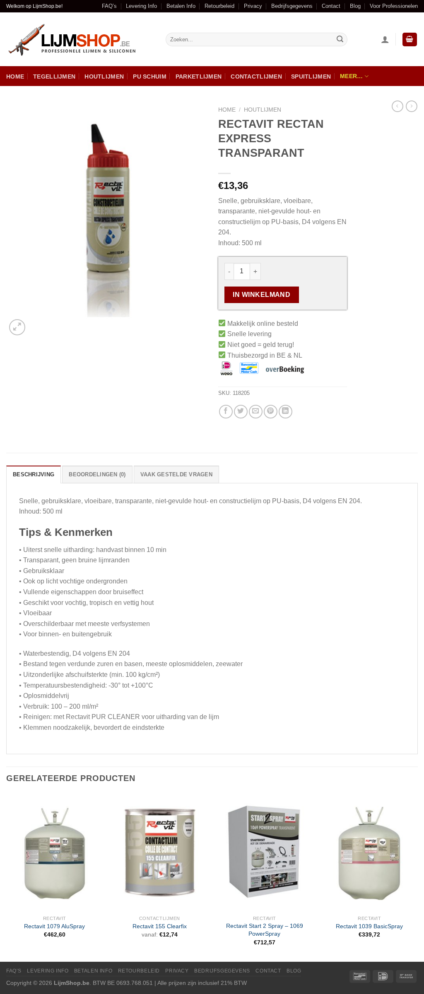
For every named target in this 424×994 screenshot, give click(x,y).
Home (15, 76)
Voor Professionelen (394, 6)
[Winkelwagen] (409, 39)
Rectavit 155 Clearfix (159, 926)
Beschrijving (33, 474)
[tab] (33, 474)
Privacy (253, 6)
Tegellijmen (54, 76)
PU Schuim (149, 76)
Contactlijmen (256, 76)
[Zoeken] (340, 40)
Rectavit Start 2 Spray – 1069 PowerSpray (264, 929)
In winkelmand (261, 294)
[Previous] (6, 877)
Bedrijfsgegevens (292, 6)
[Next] (417, 877)
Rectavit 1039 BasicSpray (369, 926)
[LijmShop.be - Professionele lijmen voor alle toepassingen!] (79, 39)
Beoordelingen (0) (97, 474)
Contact (331, 6)
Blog (355, 6)
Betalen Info (180, 6)
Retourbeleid (219, 6)
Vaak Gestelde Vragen (176, 474)
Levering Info (141, 6)
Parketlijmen (199, 76)
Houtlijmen (104, 76)
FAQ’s (109, 6)
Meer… (351, 76)
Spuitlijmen (311, 76)
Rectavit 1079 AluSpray (54, 926)
